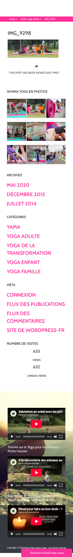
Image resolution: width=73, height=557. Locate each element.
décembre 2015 (26, 194)
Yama (13, 227)
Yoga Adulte (23, 236)
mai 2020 (18, 185)
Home (13, 19)
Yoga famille (24, 271)
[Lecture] (12, 436)
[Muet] (55, 436)
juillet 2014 (21, 203)
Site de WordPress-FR (36, 330)
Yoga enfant (23, 262)
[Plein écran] (61, 436)
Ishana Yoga (29, 547)
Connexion (21, 295)
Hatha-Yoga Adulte (31, 19)
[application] (36, 424)
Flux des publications (36, 304)
